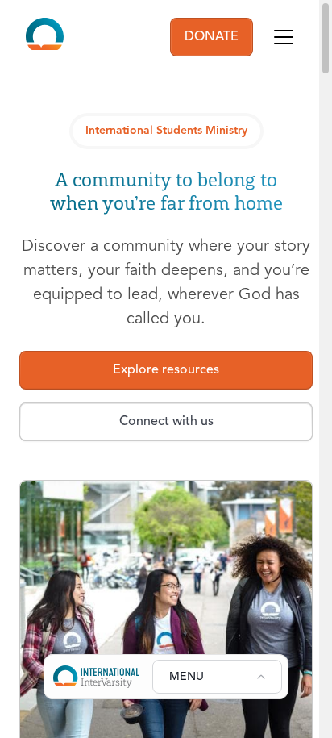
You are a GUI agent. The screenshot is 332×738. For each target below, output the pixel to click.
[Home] (45, 37)
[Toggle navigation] (283, 37)
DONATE (212, 37)
